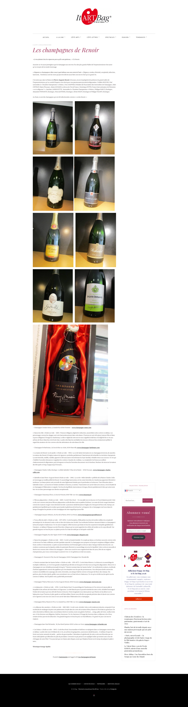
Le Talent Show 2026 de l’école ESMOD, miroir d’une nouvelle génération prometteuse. (135, 648)
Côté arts (75, 37)
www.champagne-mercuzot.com (90, 582)
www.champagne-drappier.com (77, 535)
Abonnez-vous (138, 537)
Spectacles (110, 37)
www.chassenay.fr (85, 495)
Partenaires (101, 684)
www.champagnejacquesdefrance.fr (90, 515)
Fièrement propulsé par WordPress (88, 689)
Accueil (46, 37)
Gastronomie (46, 45)
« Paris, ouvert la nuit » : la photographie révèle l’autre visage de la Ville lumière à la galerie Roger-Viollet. (138, 639)
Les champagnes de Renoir (87, 657)
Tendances (140, 37)
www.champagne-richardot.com (96, 624)
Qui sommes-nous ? (74, 684)
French (130, 490)
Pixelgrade (113, 689)
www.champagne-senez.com (81, 427)
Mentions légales (114, 684)
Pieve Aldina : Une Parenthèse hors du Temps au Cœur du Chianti (138, 655)
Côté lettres (92, 37)
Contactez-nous (89, 684)
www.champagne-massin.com (89, 602)
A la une (60, 37)
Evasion (125, 37)
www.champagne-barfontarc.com (88, 447)
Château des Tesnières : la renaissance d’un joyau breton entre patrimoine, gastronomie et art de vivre (137, 620)
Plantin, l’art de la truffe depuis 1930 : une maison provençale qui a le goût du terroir (138, 629)
